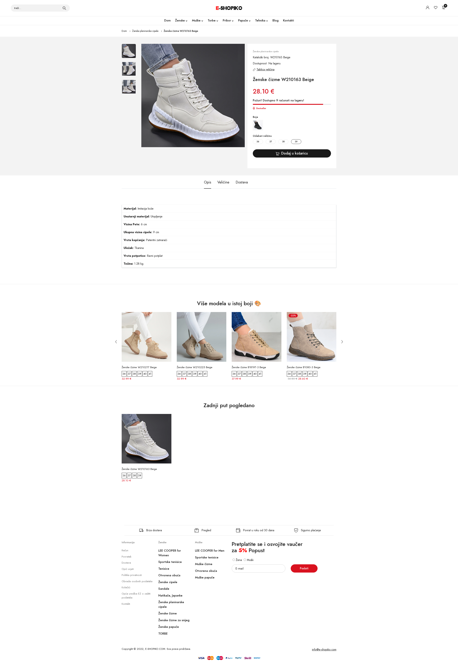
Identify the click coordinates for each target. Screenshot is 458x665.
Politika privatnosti (132, 575)
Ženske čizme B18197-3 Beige (249, 367)
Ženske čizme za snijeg (173, 620)
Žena (238, 560)
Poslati (304, 568)
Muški (250, 560)
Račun (125, 550)
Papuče (243, 20)
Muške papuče (205, 577)
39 (296, 141)
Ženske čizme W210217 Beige (139, 367)
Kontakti (288, 20)
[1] (64, 8)
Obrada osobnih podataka (137, 581)
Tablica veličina (265, 69)
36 (258, 141)
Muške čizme (203, 564)
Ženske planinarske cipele (145, 31)
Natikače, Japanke (170, 595)
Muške (196, 20)
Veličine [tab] (223, 182)
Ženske (180, 20)
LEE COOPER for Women (169, 552)
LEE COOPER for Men (209, 550)
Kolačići (126, 587)
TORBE (163, 633)
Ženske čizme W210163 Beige (181, 31)
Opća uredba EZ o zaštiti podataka (136, 596)
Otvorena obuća (169, 575)
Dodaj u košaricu (294, 153)
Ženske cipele (167, 582)
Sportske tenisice (170, 562)
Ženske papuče (168, 627)
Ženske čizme (167, 613)
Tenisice (163, 568)
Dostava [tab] (242, 182)
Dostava (126, 563)
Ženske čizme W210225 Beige (194, 367)
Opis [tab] (207, 182)
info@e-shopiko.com (324, 649)
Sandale (163, 589)
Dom (167, 20)
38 (283, 141)
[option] (129, 53)
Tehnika (260, 20)
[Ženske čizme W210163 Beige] (193, 95)
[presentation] (116, 341)
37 (270, 141)
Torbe (212, 20)
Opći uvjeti (128, 569)
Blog (275, 20)
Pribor (227, 20)
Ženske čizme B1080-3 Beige (303, 367)
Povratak (126, 557)
